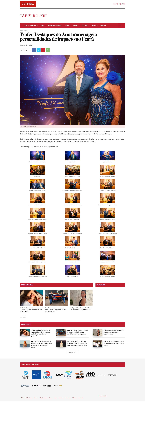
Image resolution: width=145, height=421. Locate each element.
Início (21, 31)
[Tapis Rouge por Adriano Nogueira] (35, 15)
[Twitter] (39, 50)
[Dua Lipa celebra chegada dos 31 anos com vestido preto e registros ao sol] (81, 298)
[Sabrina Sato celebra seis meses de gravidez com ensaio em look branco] (97, 343)
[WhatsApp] (48, 50)
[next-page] (24, 316)
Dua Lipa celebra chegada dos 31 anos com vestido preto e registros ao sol (114, 332)
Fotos (25, 31)
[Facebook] (34, 50)
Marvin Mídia (102, 396)
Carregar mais (72, 352)
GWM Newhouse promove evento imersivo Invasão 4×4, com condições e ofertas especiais (56, 309)
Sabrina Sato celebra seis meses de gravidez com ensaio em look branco (114, 343)
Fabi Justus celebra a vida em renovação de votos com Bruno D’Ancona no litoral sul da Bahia (77, 343)
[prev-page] (21, 316)
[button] (120, 25)
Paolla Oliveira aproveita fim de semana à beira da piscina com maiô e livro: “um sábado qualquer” (31, 309)
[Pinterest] (43, 50)
